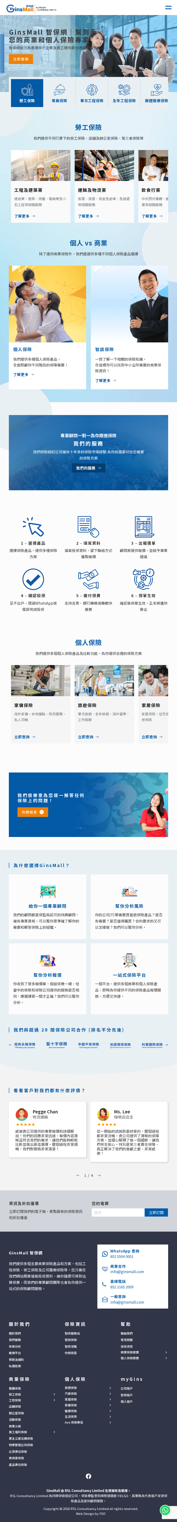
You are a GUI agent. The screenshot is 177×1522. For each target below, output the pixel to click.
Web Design (85, 1513)
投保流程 (127, 1346)
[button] (168, 7)
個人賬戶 (127, 1401)
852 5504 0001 (121, 1256)
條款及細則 (16, 1359)
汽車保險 (71, 1393)
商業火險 (15, 1426)
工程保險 (15, 1400)
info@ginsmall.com (127, 1271)
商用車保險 (16, 1458)
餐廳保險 (15, 1388)
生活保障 (71, 1416)
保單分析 (15, 1346)
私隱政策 (15, 1366)
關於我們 (15, 1333)
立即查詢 (21, 58)
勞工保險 (15, 1394)
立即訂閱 (156, 1212)
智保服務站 (72, 1333)
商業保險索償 (130, 1352)
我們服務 (15, 1340)
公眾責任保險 (18, 1451)
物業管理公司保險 (21, 1445)
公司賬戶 (127, 1388)
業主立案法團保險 (21, 1438)
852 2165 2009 (121, 1286)
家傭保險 (71, 1405)
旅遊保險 (71, 1388)
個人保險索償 (130, 1358)
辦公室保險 (16, 1413)
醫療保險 (71, 1411)
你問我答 (29, 812)
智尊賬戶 (127, 1395)
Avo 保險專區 (74, 1422)
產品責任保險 (18, 1464)
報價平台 (15, 1353)
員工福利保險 (18, 1432)
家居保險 (71, 1399)
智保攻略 (71, 1346)
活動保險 (15, 1419)
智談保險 (71, 1340)
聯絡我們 (127, 1333)
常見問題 (127, 1340)
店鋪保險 (15, 1406)
